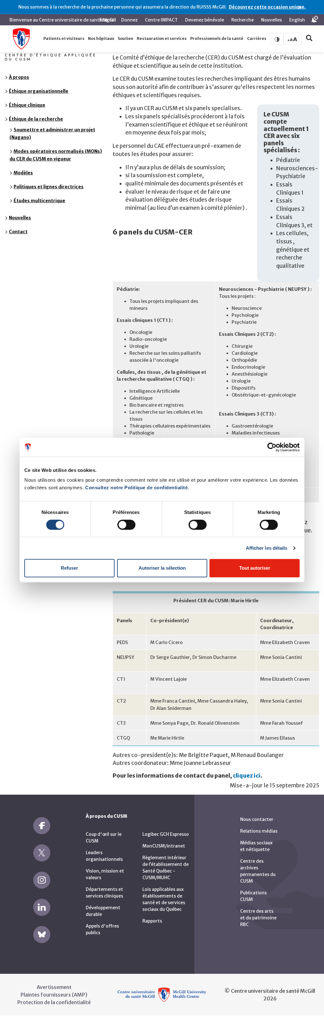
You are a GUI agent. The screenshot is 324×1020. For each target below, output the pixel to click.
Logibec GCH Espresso (165, 834)
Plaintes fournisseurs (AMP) (54, 995)
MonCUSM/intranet (163, 846)
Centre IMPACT (161, 20)
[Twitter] (41, 852)
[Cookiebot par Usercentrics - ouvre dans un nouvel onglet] (272, 447)
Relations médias (258, 831)
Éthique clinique (27, 105)
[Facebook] (41, 825)
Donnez (129, 20)
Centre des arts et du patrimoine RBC (258, 917)
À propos (19, 77)
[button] (63, 38)
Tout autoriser (254, 568)
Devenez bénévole (204, 20)
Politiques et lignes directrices (49, 187)
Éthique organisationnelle (38, 91)
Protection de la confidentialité (54, 1002)
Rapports (152, 921)
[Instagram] (41, 880)
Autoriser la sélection (162, 568)
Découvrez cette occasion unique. (267, 7)
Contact (18, 232)
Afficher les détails (267, 548)
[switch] (126, 525)
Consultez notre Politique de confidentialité (136, 487)
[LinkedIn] (41, 907)
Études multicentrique (39, 200)
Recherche (242, 20)
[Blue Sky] (41, 934)
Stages (106, 20)
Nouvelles (271, 20)
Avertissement (54, 987)
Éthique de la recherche (36, 119)
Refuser (69, 568)
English (297, 20)
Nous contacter (256, 819)
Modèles (23, 173)
